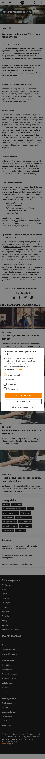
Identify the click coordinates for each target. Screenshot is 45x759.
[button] (22, 407)
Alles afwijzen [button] (23, 402)
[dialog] (22, 379)
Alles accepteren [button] (23, 395)
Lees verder (19, 369)
